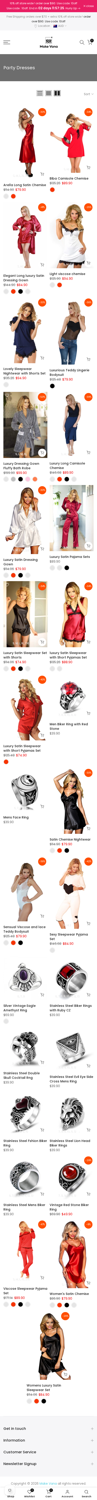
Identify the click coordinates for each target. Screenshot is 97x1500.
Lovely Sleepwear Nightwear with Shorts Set (24, 371)
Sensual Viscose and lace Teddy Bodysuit (24, 929)
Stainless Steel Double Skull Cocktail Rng (21, 1075)
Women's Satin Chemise (69, 1294)
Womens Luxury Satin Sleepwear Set (44, 1387)
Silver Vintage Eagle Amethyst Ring (19, 1007)
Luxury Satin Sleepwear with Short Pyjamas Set (22, 748)
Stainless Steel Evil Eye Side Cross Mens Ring (71, 1079)
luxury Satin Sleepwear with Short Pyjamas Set (68, 655)
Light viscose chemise (67, 274)
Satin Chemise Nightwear (70, 839)
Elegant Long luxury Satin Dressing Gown (23, 277)
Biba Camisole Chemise (69, 178)
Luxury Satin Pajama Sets (70, 557)
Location (44, 26)
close (89, 6)
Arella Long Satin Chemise (24, 185)
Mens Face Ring (16, 817)
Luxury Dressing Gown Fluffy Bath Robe (21, 465)
